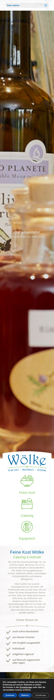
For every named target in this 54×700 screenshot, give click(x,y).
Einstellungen (26, 687)
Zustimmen (10, 695)
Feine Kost (27, 493)
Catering (27, 516)
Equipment (27, 538)
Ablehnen (25, 695)
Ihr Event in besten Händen (27, 232)
